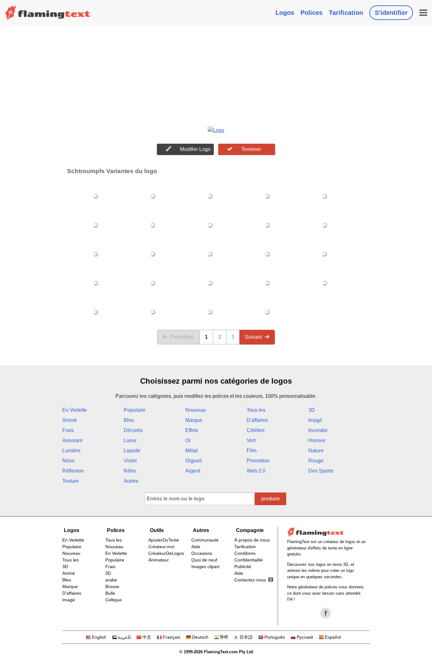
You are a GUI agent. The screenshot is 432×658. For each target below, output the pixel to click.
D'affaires (257, 420)
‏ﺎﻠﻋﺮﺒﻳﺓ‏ (124, 637)
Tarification (346, 12)
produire (270, 498)
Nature (316, 450)
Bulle (110, 593)
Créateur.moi (161, 546)
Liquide (132, 450)
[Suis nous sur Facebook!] (325, 613)
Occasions (201, 553)
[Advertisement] (216, 72)
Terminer (251, 149)
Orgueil (193, 460)
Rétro (130, 470)
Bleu (129, 420)
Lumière (71, 450)
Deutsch (200, 637)
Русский (305, 637)
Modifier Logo (195, 149)
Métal (191, 450)
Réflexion (73, 470)
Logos (284, 12)
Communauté (205, 539)
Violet (130, 460)
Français (171, 637)
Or (188, 440)
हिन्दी (224, 637)
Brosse (112, 586)
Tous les (256, 410)
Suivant (253, 337)
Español (333, 637)
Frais (68, 430)
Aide (195, 546)
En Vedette (74, 410)
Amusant (72, 440)
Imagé (315, 420)
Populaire (134, 410)
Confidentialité (248, 559)
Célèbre (256, 430)
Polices (311, 12)
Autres (131, 481)
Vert (251, 440)
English (99, 637)
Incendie (318, 430)
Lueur (130, 440)
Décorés (133, 430)
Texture (70, 481)
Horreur (316, 440)
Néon (68, 460)
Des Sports (320, 470)
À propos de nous (252, 539)
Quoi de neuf (204, 559)
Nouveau (195, 410)
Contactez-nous (250, 579)
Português (274, 637)
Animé (69, 420)
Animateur (158, 559)
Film (251, 450)
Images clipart (205, 566)
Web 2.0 (256, 470)
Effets (191, 430)
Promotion (258, 460)
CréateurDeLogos (166, 553)
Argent (192, 470)
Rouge (316, 460)
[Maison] (48, 13)
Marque (193, 420)
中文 (146, 637)
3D (311, 410)
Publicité (242, 566)
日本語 (246, 637)
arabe (111, 579)
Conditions (245, 553)
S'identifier (391, 12)
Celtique (113, 599)
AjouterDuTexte (163, 539)
